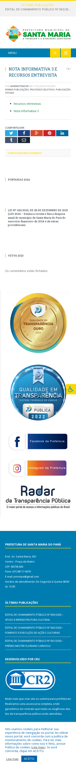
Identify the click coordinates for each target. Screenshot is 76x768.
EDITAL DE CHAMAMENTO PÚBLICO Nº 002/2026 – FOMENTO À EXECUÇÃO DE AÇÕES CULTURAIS (39, 9)
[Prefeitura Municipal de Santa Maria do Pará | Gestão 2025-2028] (38, 33)
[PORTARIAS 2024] (38, 172)
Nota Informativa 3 (26, 111)
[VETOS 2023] (38, 248)
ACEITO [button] (29, 759)
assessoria (33, 704)
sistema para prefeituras (55, 699)
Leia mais (38, 747)
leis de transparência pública (23, 714)
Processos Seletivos (42, 89)
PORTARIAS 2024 (19, 179)
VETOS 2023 (16, 255)
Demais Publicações (17, 89)
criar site (30, 699)
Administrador (19, 86)
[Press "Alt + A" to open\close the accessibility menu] (71, 389)
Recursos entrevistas (27, 104)
